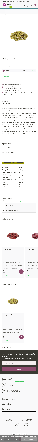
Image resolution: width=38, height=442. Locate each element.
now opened (20, 201)
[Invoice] (24, 434)
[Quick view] (21, 271)
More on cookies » (28, 439)
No (16, 439)
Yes (8, 439)
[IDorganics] (7, 5)
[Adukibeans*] (13, 235)
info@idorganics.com (12, 210)
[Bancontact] (19, 434)
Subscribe (19, 369)
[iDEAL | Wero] (13, 434)
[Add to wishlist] (2, 79)
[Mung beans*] (13, 301)
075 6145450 (10, 205)
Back (5, 14)
